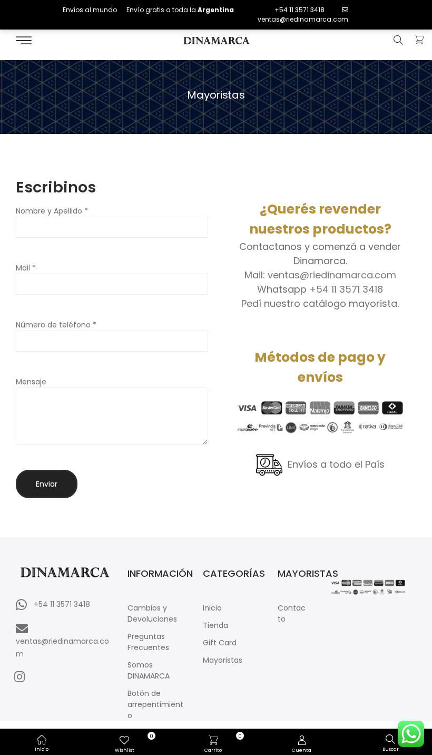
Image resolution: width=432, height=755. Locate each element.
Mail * (26, 268)
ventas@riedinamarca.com (303, 19)
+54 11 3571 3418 (299, 9)
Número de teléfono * (56, 325)
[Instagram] (19, 677)
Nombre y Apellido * (52, 211)
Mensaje (31, 381)
